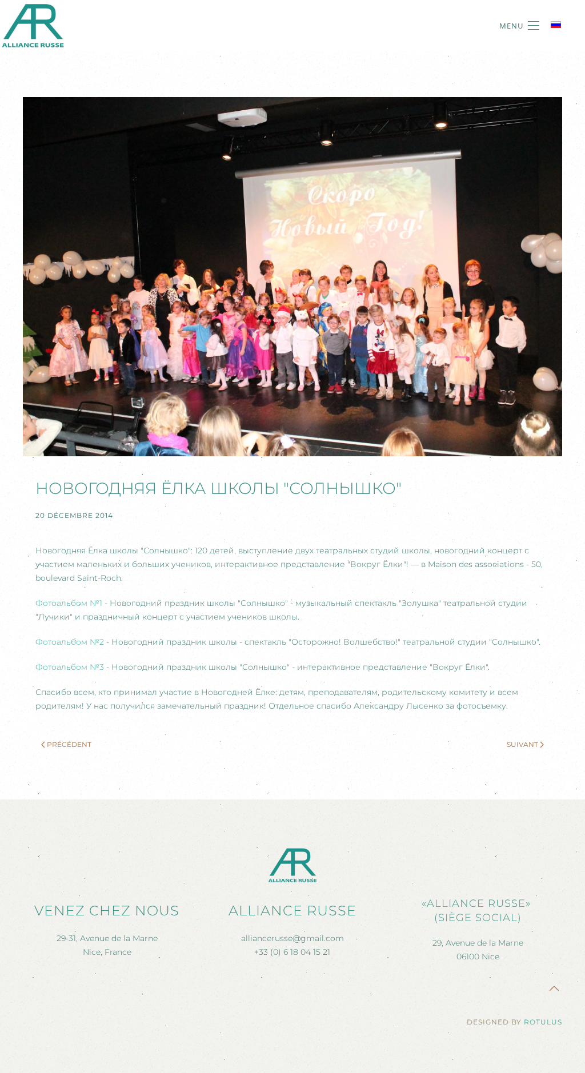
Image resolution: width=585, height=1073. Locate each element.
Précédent (69, 744)
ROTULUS (543, 1022)
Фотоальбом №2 (69, 642)
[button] (519, 25)
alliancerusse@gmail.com (292, 938)
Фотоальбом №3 (69, 667)
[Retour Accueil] (33, 25)
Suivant (522, 744)
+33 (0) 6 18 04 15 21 (292, 952)
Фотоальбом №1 (68, 603)
